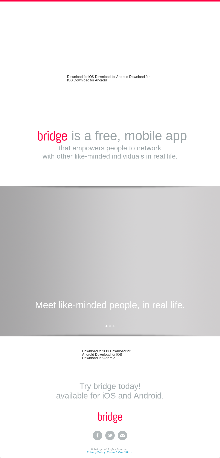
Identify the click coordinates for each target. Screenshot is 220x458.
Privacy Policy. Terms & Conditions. (110, 452)
